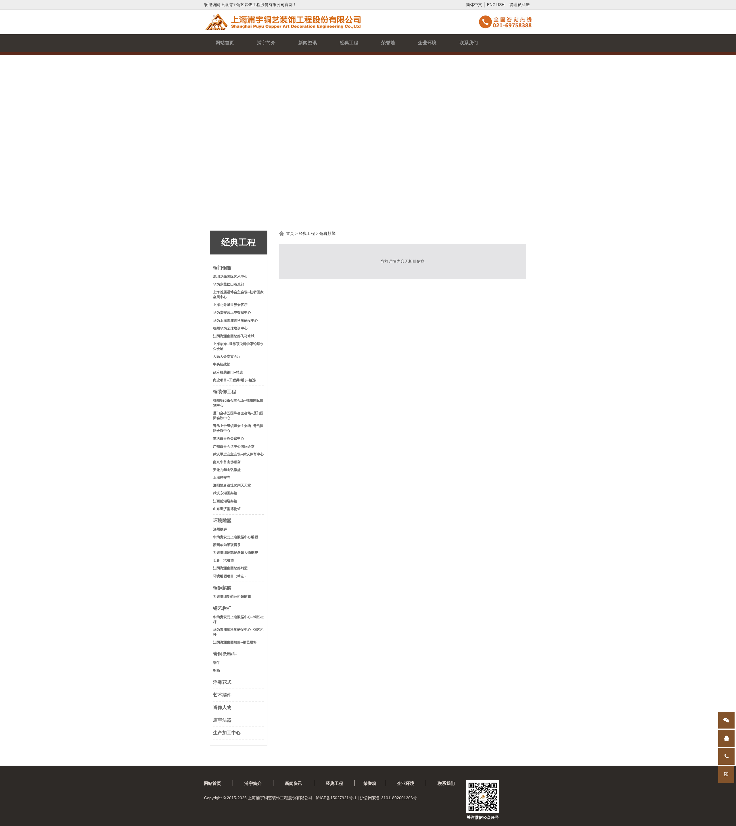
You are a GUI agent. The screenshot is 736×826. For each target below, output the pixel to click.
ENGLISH (496, 4)
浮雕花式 (222, 682)
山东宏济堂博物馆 (227, 509)
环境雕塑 (222, 520)
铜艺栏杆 (222, 608)
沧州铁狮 (220, 529)
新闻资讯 (307, 42)
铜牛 (216, 663)
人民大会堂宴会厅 (227, 356)
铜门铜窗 (222, 267)
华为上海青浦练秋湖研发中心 (235, 321)
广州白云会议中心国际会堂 (233, 446)
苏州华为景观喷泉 (227, 545)
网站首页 (225, 42)
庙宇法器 (222, 720)
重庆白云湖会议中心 (228, 438)
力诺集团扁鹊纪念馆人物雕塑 (235, 553)
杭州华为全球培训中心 (230, 328)
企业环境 (427, 42)
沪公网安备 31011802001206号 (388, 798)
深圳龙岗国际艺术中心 (230, 277)
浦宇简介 (266, 42)
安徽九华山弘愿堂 (227, 470)
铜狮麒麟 (222, 587)
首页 (290, 233)
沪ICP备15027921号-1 (336, 798)
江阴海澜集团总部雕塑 (230, 568)
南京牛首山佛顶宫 (227, 462)
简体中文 (474, 4)
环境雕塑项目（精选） (230, 576)
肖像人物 (222, 707)
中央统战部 (221, 364)
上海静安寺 (221, 478)
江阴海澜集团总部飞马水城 (233, 336)
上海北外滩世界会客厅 (230, 305)
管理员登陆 (519, 4)
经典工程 (349, 42)
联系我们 (468, 42)
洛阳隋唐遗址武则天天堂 (232, 485)
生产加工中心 (227, 732)
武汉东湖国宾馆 (225, 493)
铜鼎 (216, 670)
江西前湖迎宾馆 (225, 501)
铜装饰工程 (224, 391)
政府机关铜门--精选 (228, 372)
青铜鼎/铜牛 (225, 653)
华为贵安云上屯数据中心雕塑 (235, 537)
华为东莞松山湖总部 (228, 284)
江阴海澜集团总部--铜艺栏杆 (235, 642)
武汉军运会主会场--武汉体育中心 (238, 454)
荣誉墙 (388, 42)
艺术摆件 (222, 694)
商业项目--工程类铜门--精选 (234, 380)
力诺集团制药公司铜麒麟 (232, 597)
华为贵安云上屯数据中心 (232, 313)
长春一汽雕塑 (223, 560)
